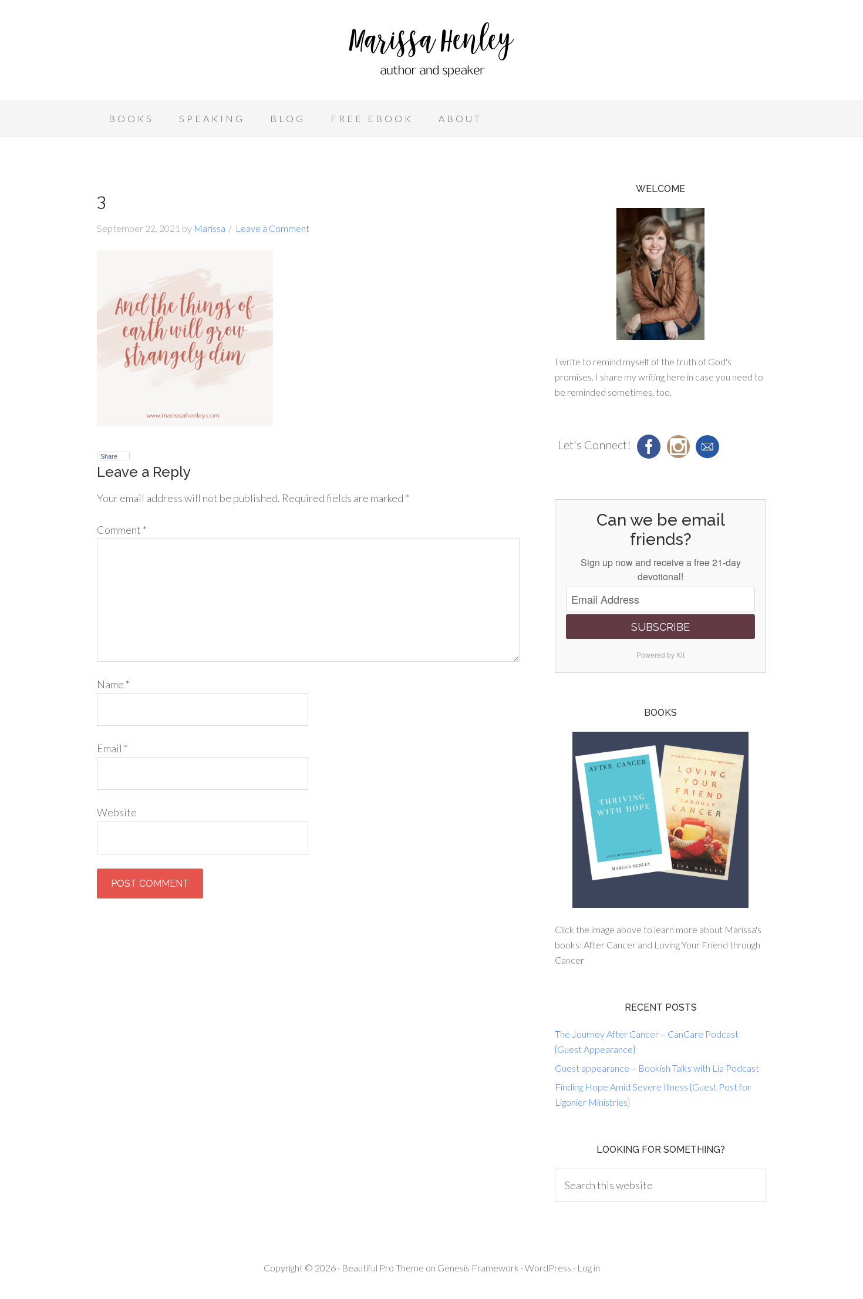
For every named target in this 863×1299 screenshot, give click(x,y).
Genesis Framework (478, 1267)
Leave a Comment (272, 228)
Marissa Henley (431, 53)
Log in (588, 1267)
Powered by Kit (660, 654)
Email (112, 748)
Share (108, 456)
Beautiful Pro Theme (383, 1267)
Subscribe (660, 627)
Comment (122, 529)
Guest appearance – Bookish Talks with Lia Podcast (657, 1067)
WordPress (548, 1267)
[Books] (660, 820)
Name (113, 684)
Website (117, 812)
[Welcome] (660, 274)
